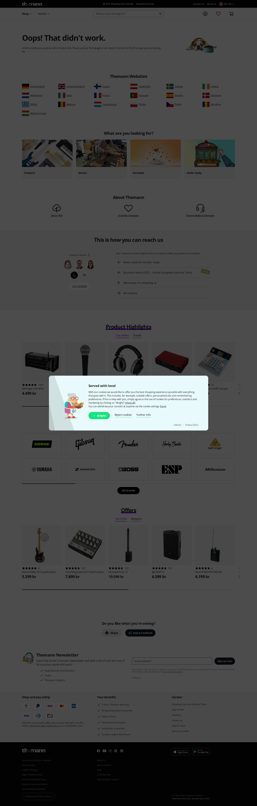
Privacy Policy (191, 424)
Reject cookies (123, 414)
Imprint (178, 424)
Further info (144, 414)
